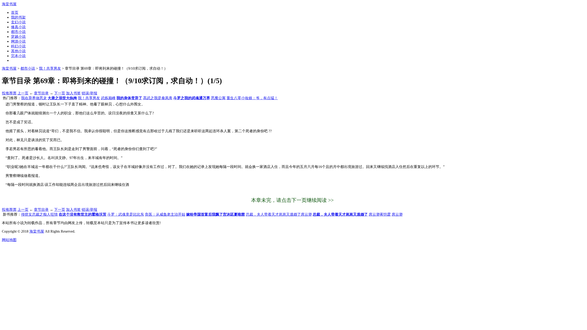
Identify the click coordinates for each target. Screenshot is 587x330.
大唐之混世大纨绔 (62, 98)
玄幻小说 (18, 22)
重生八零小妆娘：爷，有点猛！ (252, 98)
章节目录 (41, 93)
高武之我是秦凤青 (157, 98)
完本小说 (18, 56)
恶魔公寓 (218, 98)
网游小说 (18, 41)
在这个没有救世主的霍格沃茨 (82, 214)
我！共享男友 (50, 68)
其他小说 (18, 51)
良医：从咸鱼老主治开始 (165, 214)
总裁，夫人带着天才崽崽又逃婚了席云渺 (279, 214)
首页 (14, 12)
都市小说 (18, 32)
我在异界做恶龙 (34, 98)
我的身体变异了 (129, 98)
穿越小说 (18, 36)
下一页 (59, 93)
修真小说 (18, 27)
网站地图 (9, 240)
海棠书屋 (9, 4)
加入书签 (73, 93)
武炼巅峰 (108, 98)
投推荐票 (9, 93)
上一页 (22, 93)
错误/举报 (89, 93)
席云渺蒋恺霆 (380, 214)
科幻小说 (18, 46)
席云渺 (397, 214)
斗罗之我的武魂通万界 (191, 98)
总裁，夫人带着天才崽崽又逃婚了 (340, 214)
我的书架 (18, 17)
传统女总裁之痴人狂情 (39, 214)
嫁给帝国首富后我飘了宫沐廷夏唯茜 (215, 214)
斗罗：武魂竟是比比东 (125, 214)
